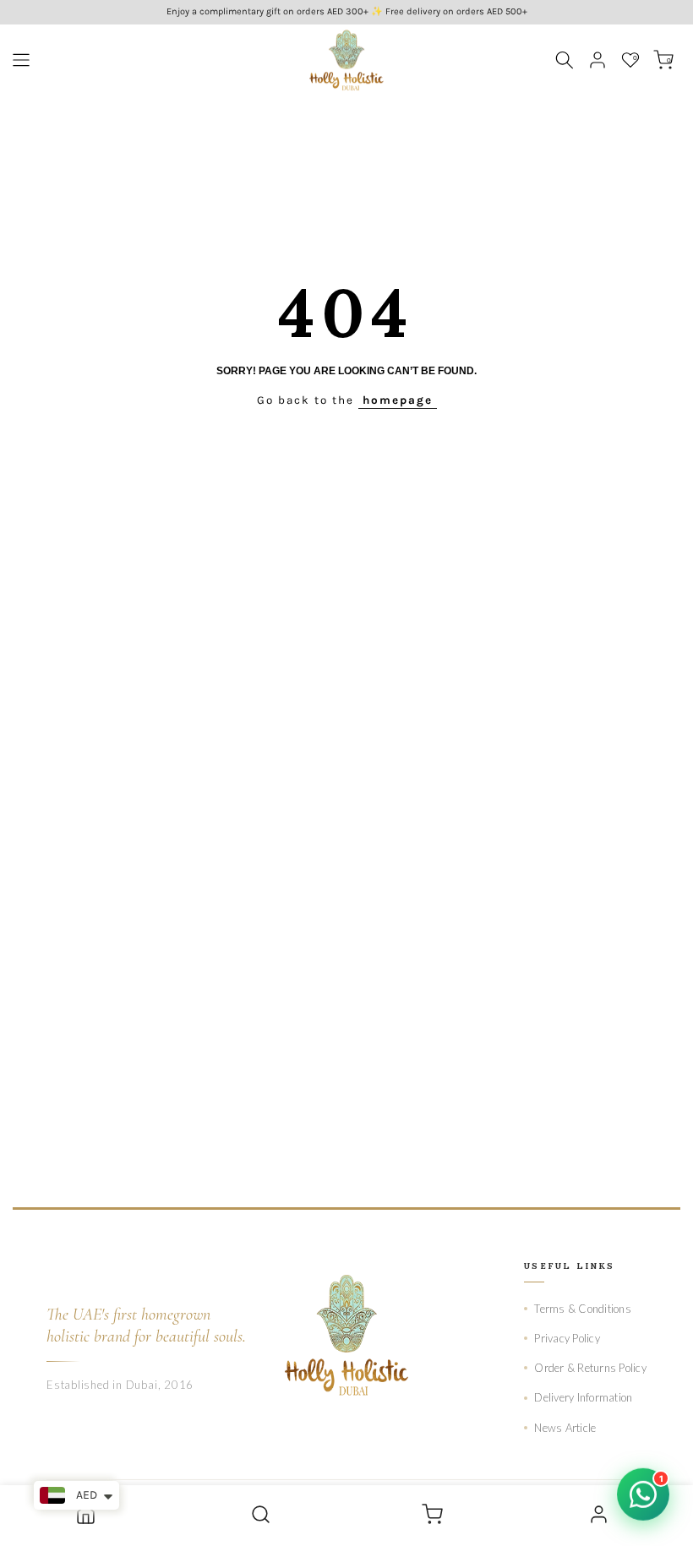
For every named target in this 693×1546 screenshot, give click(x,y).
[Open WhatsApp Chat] (643, 1495)
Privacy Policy (567, 1338)
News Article (565, 1427)
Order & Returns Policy (590, 1368)
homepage (398, 400)
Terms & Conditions (582, 1308)
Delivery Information (583, 1397)
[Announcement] (346, 12)
